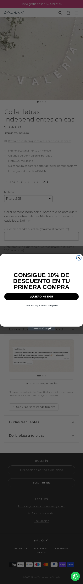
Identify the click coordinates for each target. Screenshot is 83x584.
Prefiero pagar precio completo (41, 305)
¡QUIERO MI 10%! (41, 296)
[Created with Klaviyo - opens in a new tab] (41, 328)
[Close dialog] (78, 257)
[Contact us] (75, 576)
